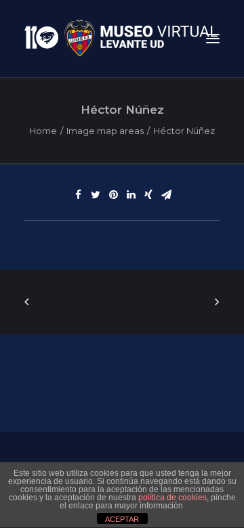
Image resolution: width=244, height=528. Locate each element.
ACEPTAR (122, 519)
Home (43, 130)
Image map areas (105, 130)
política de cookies (172, 497)
